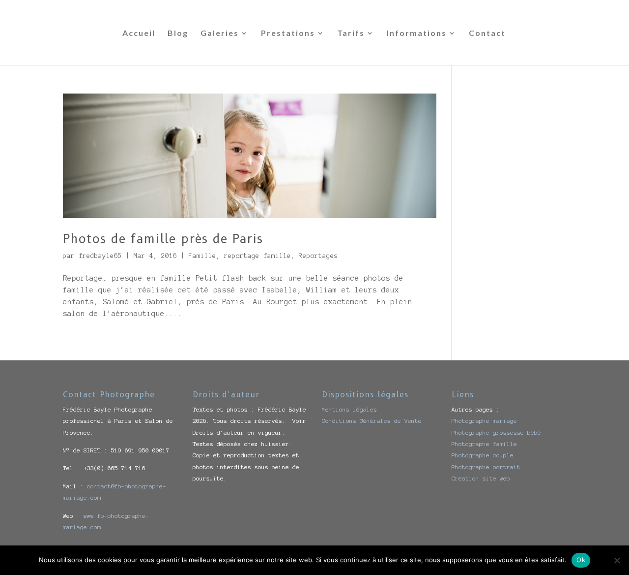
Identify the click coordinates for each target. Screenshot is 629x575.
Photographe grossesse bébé (496, 432)
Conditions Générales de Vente (372, 420)
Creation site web (481, 478)
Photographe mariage (484, 420)
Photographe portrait (486, 467)
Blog (178, 33)
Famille (202, 256)
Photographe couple (483, 455)
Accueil (138, 33)
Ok (580, 560)
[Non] (617, 560)
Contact (487, 33)
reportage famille (257, 256)
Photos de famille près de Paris (163, 238)
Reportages (318, 256)
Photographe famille (484, 444)
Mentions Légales (349, 409)
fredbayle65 (100, 256)
